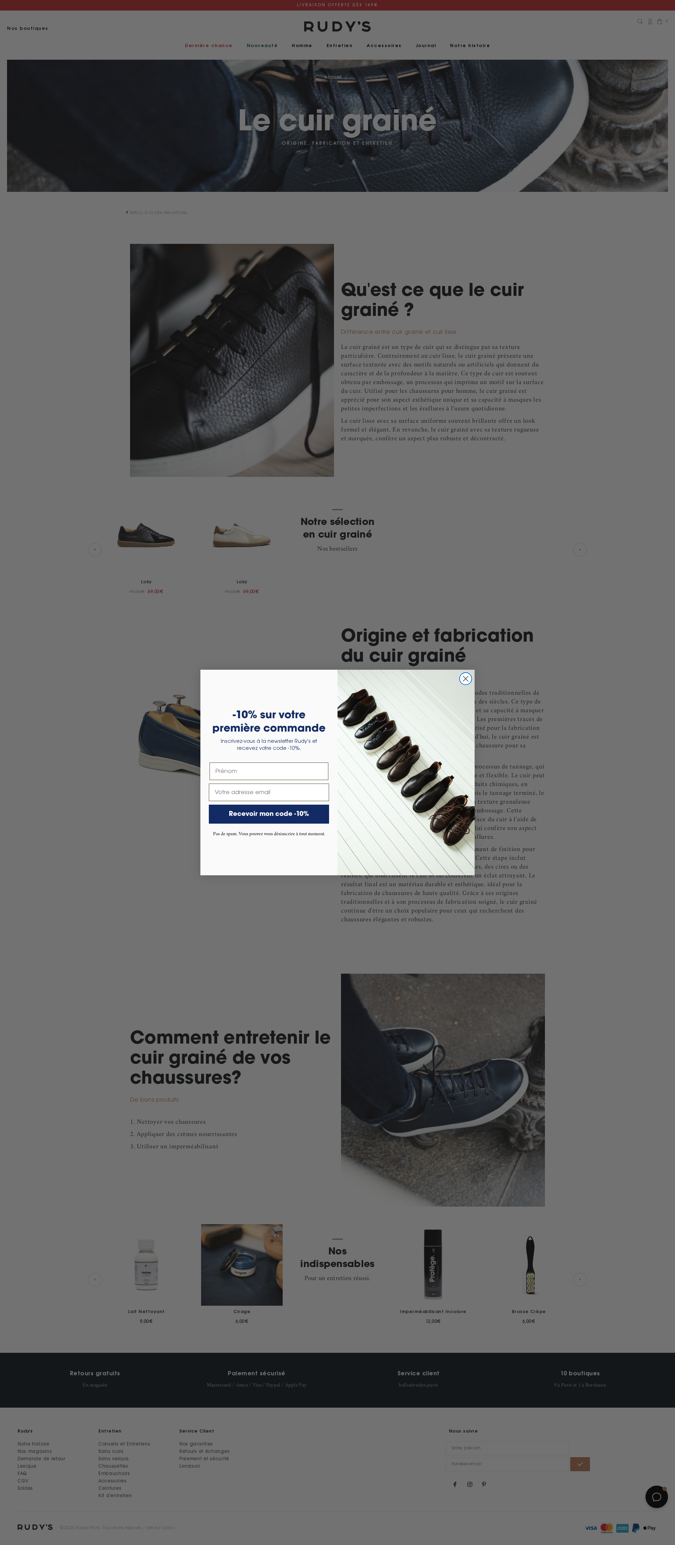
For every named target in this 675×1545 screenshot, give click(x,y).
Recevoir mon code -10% (269, 814)
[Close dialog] (465, 679)
